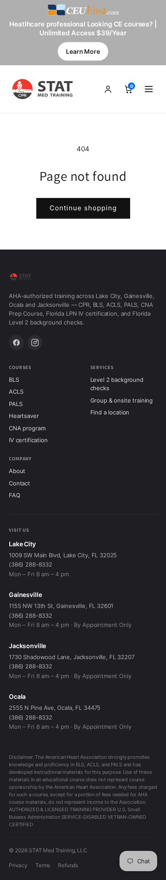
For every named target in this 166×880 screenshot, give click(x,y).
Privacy (18, 865)
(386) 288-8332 (30, 564)
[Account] (108, 89)
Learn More (83, 51)
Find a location (110, 412)
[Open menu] (148, 89)
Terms (42, 865)
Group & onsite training (121, 400)
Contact (19, 483)
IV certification (28, 440)
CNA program (27, 428)
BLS (14, 379)
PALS (15, 403)
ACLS (16, 391)
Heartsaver (24, 415)
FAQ (14, 495)
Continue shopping (83, 208)
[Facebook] (16, 342)
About (17, 470)
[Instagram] (34, 342)
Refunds (68, 865)
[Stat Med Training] (44, 89)
